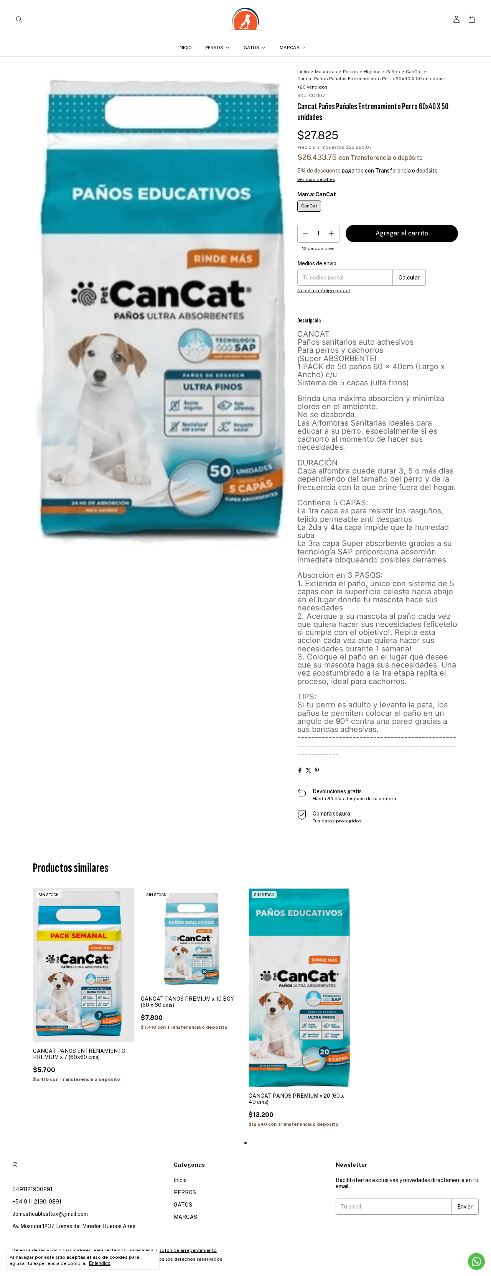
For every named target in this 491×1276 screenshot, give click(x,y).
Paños (393, 71)
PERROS (214, 47)
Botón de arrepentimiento (187, 1250)
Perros (350, 71)
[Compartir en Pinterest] (317, 770)
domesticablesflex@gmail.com (50, 1214)
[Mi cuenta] (456, 19)
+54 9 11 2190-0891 (36, 1202)
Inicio (185, 47)
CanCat (414, 71)
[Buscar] (19, 19)
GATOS (251, 47)
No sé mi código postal (323, 290)
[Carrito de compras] (472, 19)
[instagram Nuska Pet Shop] (15, 1165)
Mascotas (326, 71)
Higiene (372, 71)
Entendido (99, 1263)
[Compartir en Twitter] (308, 770)
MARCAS (290, 47)
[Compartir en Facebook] (300, 770)
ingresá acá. (141, 1250)
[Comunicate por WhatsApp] (476, 1261)
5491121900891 (32, 1189)
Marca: (316, 194)
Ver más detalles (316, 179)
